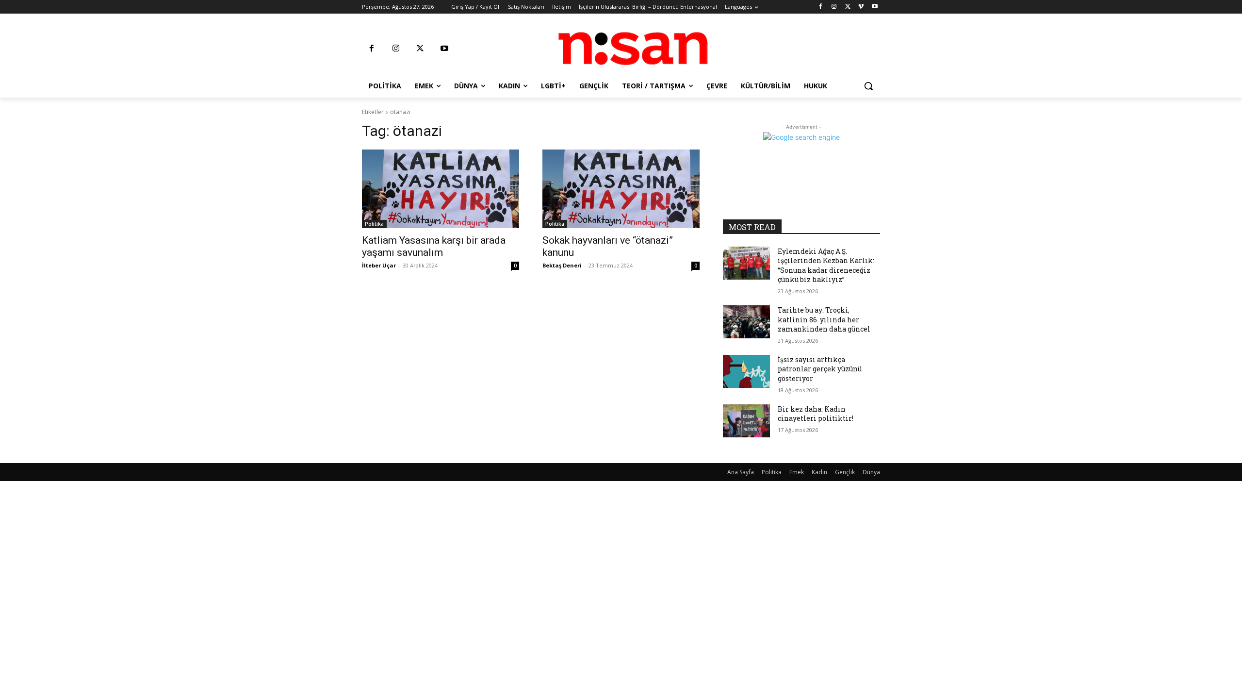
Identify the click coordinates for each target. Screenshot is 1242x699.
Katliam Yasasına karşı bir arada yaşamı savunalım (434, 246)
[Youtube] (874, 7)
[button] (868, 86)
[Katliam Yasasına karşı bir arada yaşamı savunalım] (440, 189)
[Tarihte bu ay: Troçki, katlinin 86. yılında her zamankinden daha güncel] (746, 321)
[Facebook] (820, 7)
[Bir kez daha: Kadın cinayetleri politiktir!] (746, 420)
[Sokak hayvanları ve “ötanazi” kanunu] (621, 189)
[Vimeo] (860, 7)
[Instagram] (834, 7)
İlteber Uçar (379, 265)
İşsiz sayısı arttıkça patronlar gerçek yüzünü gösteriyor (820, 369)
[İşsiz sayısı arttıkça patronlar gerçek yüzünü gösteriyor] (746, 371)
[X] (847, 7)
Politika (374, 223)
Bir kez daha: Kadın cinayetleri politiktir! (815, 413)
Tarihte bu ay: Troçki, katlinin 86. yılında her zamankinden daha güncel (824, 319)
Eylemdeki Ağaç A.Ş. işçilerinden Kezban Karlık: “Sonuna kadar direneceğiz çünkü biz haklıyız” (826, 265)
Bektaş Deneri (562, 265)
